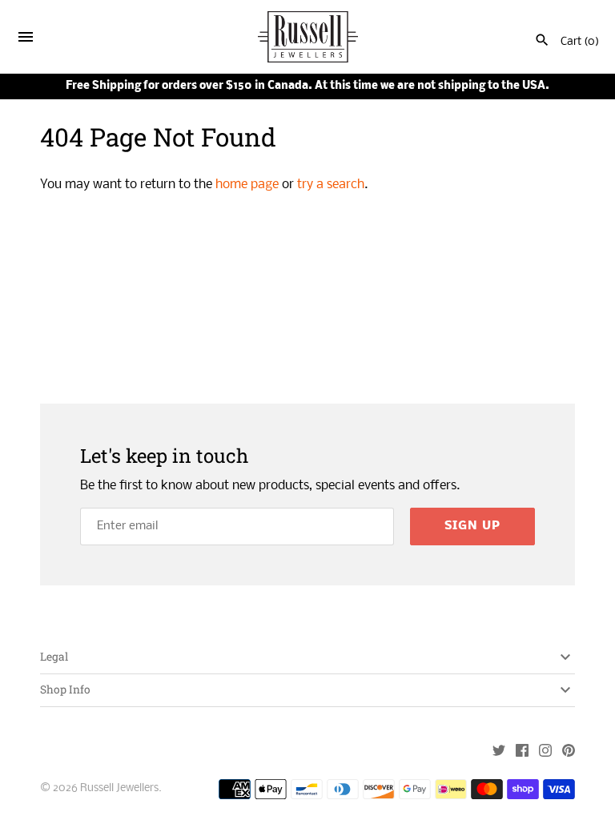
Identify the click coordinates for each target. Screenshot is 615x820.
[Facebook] (522, 752)
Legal (54, 656)
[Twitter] (498, 752)
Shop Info (65, 689)
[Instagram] (545, 752)
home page (247, 184)
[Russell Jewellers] (308, 37)
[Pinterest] (568, 752)
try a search (330, 184)
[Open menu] (25, 39)
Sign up (472, 526)
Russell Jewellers (119, 788)
